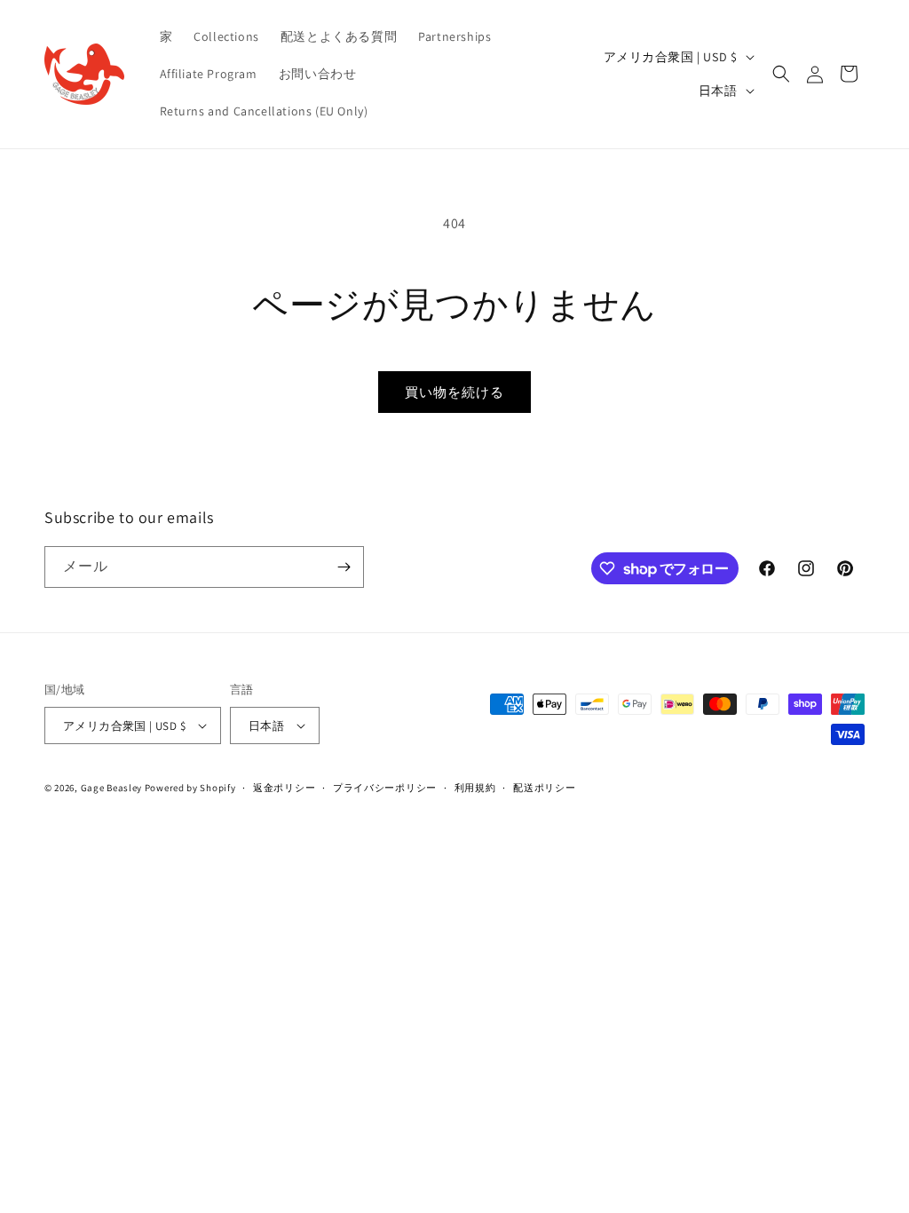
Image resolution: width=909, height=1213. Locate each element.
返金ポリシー (284, 787)
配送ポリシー (544, 787)
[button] (781, 73)
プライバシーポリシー (385, 787)
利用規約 (475, 787)
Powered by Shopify (190, 787)
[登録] (343, 567)
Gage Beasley (111, 787)
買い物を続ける (454, 392)
